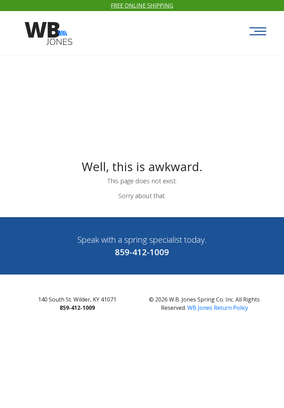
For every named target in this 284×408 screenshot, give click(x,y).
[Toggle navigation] (258, 31)
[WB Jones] (49, 30)
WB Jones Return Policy (217, 308)
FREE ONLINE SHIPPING (142, 5)
